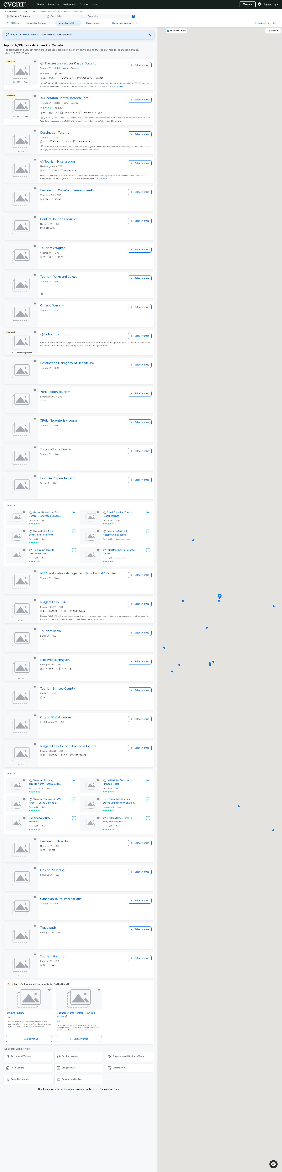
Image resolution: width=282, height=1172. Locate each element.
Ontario (34, 11)
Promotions (53, 4)
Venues (40, 4)
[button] (70, 16)
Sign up (267, 4)
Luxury (95, 4)
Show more (118, 86)
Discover (84, 4)
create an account (30, 34)
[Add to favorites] (35, 61)
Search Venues (11, 11)
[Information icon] (274, 23)
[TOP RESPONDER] (42, 63)
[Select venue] (74, 512)
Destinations (69, 4)
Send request (67, 1089)
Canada (24, 11)
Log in (275, 4)
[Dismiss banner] (150, 34)
